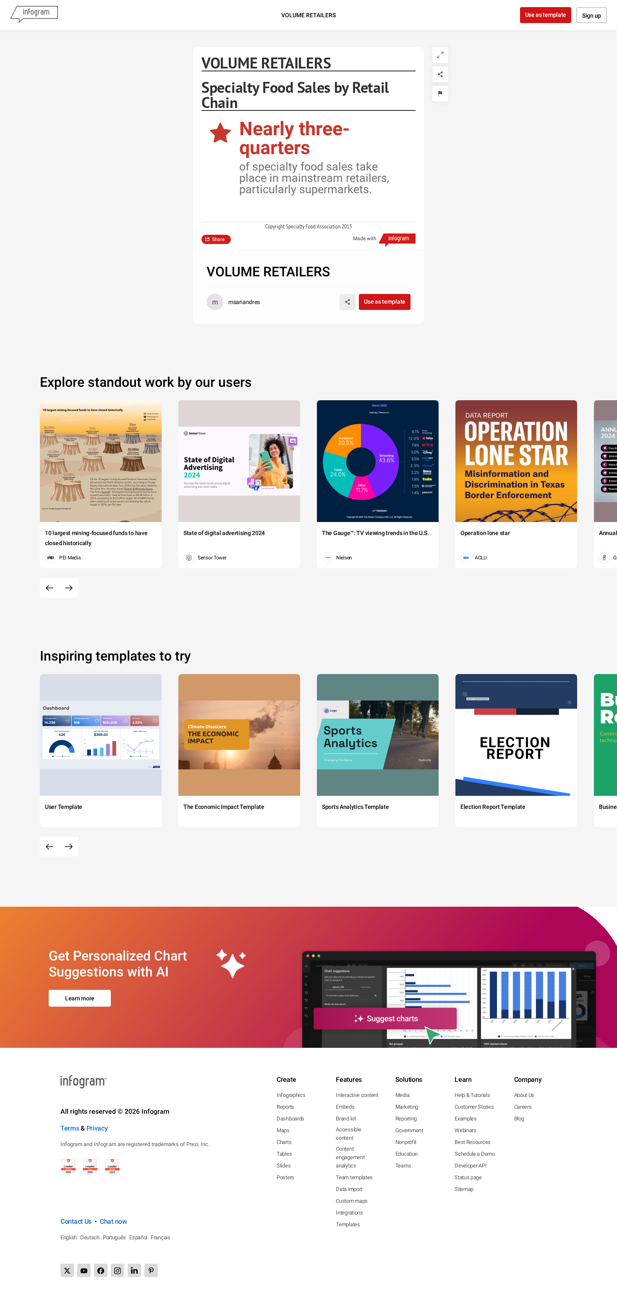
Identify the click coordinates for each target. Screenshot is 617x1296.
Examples (466, 1118)
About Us (524, 1095)
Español (138, 1237)
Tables (284, 1154)
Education (406, 1154)
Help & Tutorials (472, 1095)
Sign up (591, 15)
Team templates (354, 1177)
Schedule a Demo (475, 1154)
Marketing (406, 1107)
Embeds (345, 1107)
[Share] (440, 74)
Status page (468, 1177)
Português (114, 1237)
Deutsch (89, 1237)
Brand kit (346, 1118)
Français (160, 1237)
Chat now (113, 1221)
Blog (519, 1118)
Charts (284, 1142)
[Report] (440, 94)
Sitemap (464, 1189)
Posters (285, 1177)
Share (218, 239)
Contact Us (76, 1221)
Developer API (470, 1165)
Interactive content (357, 1095)
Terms (69, 1128)
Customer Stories (474, 1107)
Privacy (97, 1128)
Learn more (79, 998)
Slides (283, 1165)
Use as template (546, 14)
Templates (348, 1224)
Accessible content (348, 1133)
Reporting (406, 1118)
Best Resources (473, 1142)
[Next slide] (69, 588)
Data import (349, 1189)
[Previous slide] (50, 588)
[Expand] (440, 55)
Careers (523, 1107)
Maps (283, 1130)
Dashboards (290, 1118)
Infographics (291, 1095)
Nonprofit (405, 1142)
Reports (285, 1107)
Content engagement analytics (350, 1157)
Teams (403, 1165)
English (68, 1237)
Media (402, 1095)
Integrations (349, 1212)
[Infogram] (34, 15)
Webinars (465, 1130)
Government (409, 1130)
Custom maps (352, 1201)
